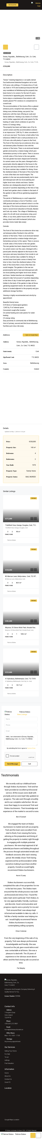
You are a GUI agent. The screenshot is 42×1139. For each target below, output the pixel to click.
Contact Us (8, 1079)
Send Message (12, 764)
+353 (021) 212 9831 (11, 1023)
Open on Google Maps (31, 335)
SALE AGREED (7, 53)
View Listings (22, 714)
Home (7, 1073)
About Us (7, 1076)
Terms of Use (31, 748)
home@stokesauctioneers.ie (14, 1029)
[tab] (5, 47)
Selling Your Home (11, 1051)
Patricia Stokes (11, 540)
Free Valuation (12, 4)
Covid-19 (7, 1082)
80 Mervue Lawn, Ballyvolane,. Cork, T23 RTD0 (21, 576)
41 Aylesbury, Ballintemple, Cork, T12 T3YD (20, 679)
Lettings (7, 1060)
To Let (6, 1057)
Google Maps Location (12, 1119)
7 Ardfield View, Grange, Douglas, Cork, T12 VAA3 (22, 525)
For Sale (7, 1054)
